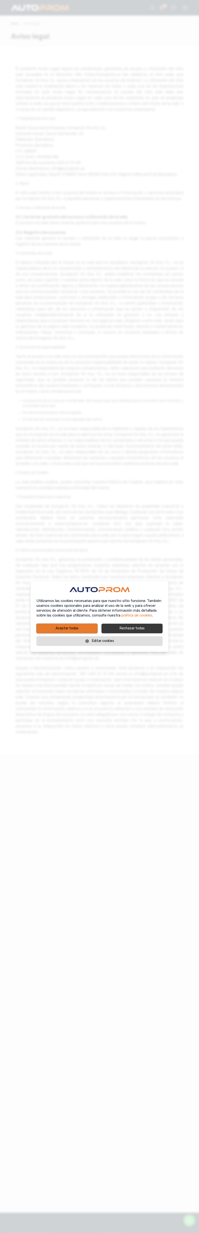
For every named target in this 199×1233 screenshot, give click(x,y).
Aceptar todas (67, 628)
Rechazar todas (132, 628)
